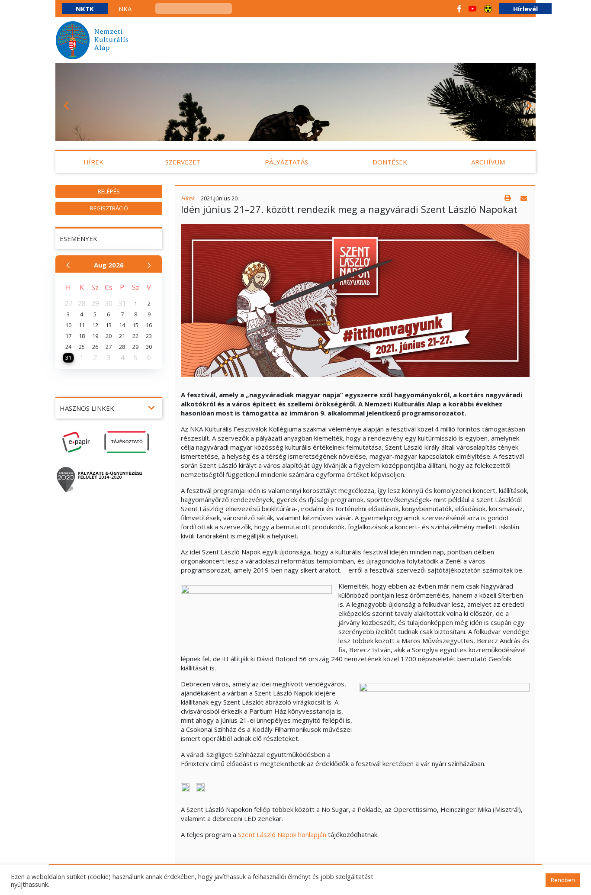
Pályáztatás (286, 162)
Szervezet (183, 162)
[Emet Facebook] (459, 8)
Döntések (390, 162)
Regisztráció (109, 208)
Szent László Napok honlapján (282, 834)
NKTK (85, 8)
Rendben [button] (563, 880)
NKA (125, 8)
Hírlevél (525, 8)
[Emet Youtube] (472, 9)
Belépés (109, 191)
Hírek (93, 162)
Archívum (488, 162)
